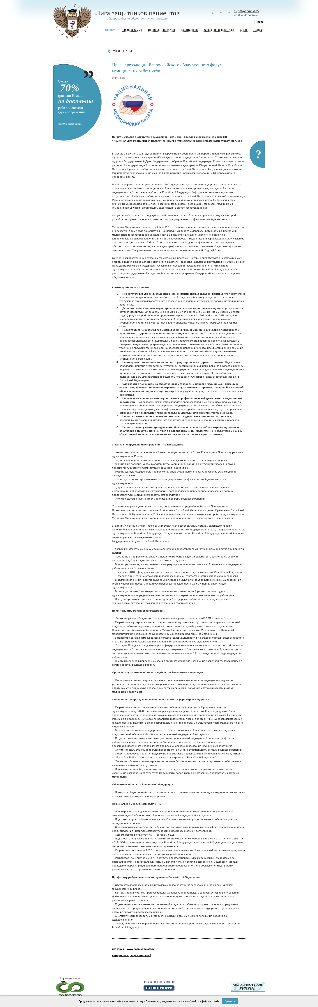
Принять (230, 1001)
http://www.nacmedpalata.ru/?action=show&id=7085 (209, 140)
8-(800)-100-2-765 (246, 11)
